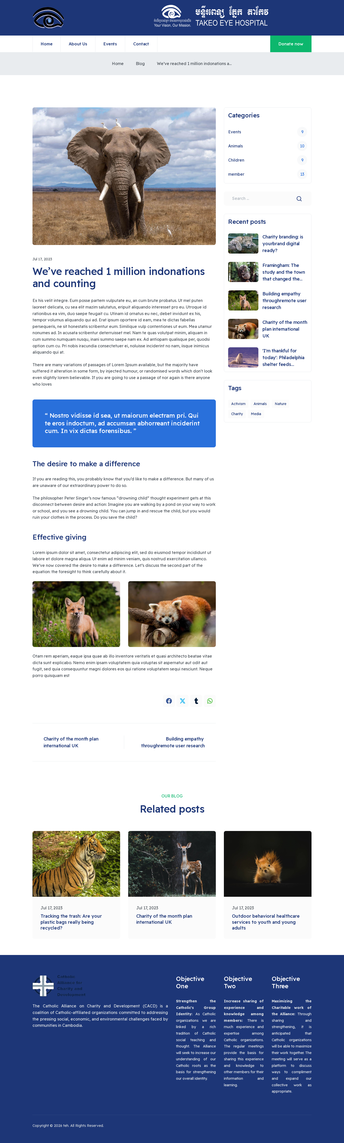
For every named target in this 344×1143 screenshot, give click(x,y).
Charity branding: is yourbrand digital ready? (282, 243)
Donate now (291, 43)
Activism (238, 403)
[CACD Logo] (58, 989)
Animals (266, 145)
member (266, 174)
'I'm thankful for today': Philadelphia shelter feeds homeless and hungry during (283, 358)
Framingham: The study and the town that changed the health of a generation (283, 272)
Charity (237, 414)
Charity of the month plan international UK (284, 329)
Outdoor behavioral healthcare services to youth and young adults (266, 922)
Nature (280, 403)
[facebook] (169, 701)
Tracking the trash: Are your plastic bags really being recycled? (71, 922)
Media (256, 414)
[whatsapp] (210, 701)
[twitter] (183, 701)
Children (265, 160)
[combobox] (268, 199)
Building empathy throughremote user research (284, 300)
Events (265, 131)
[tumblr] (196, 701)
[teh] (48, 18)
